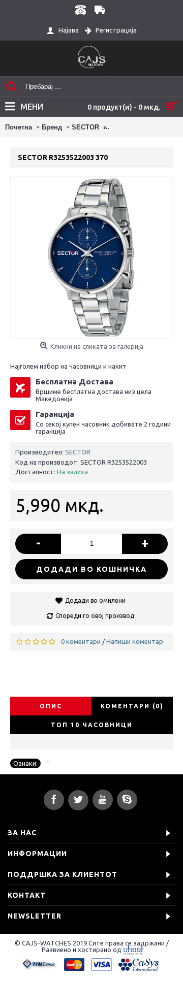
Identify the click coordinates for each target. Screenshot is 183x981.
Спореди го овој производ (94, 615)
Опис (51, 706)
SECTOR (77, 451)
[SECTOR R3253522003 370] (91, 257)
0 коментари (81, 641)
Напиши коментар (134, 641)
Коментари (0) (132, 706)
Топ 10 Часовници (92, 725)
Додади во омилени (95, 600)
